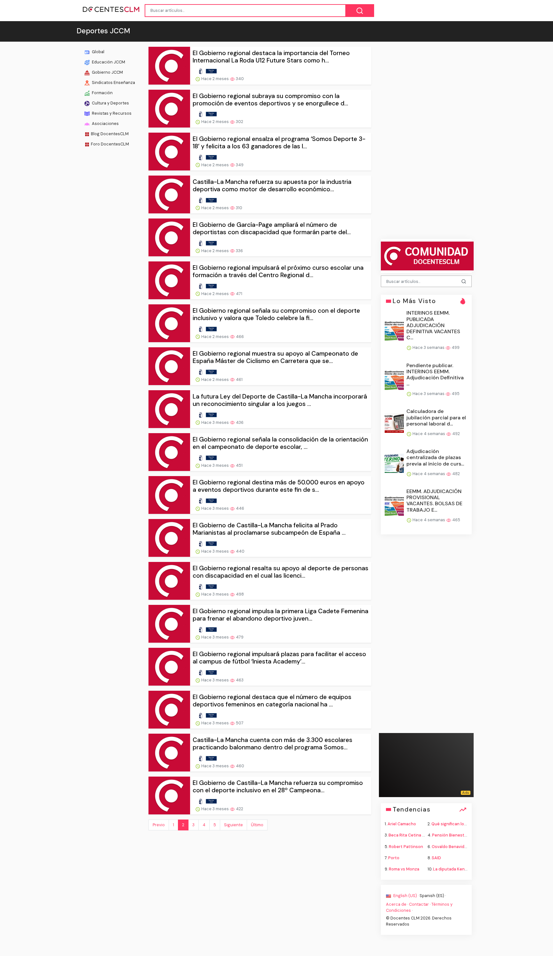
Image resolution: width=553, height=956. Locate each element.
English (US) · (406, 895)
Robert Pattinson (406, 846)
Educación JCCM (108, 62)
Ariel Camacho (402, 824)
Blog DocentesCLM (110, 133)
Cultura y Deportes (110, 103)
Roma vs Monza (404, 868)
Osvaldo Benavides (450, 846)
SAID (436, 857)
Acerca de (396, 904)
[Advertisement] (110, 251)
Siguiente (233, 825)
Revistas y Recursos (111, 113)
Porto (393, 857)
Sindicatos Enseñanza (113, 82)
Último (257, 825)
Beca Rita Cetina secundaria (416, 835)
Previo (159, 825)
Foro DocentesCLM (110, 144)
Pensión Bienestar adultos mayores (467, 835)
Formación (102, 92)
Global (97, 51)
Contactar (419, 904)
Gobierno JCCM (107, 72)
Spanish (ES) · (433, 895)
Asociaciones (105, 123)
